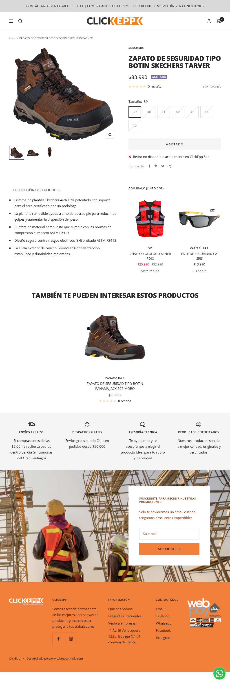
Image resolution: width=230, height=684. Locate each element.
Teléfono (162, 616)
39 (135, 112)
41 (163, 112)
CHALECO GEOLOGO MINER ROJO (150, 256)
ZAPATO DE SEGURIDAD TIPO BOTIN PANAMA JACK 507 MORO (115, 386)
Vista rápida (150, 271)
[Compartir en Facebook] (149, 166)
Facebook (163, 630)
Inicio (12, 38)
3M (150, 248)
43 (192, 112)
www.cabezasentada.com (66, 658)
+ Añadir (199, 271)
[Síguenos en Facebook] (58, 639)
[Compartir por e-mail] (170, 166)
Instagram (163, 637)
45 (135, 125)
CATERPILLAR (199, 248)
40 (149, 112)
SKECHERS (136, 48)
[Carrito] (218, 21)
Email (160, 609)
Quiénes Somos (120, 609)
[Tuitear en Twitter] (163, 166)
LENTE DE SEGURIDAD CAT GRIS (199, 256)
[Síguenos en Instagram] (71, 639)
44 (207, 112)
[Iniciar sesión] (209, 21)
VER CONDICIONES (190, 6)
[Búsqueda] (20, 21)
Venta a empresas (122, 623)
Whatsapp (163, 623)
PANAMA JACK (114, 377)
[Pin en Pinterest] (156, 166)
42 (178, 112)
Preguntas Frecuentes (125, 616)
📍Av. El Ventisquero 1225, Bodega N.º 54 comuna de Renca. (124, 636)
